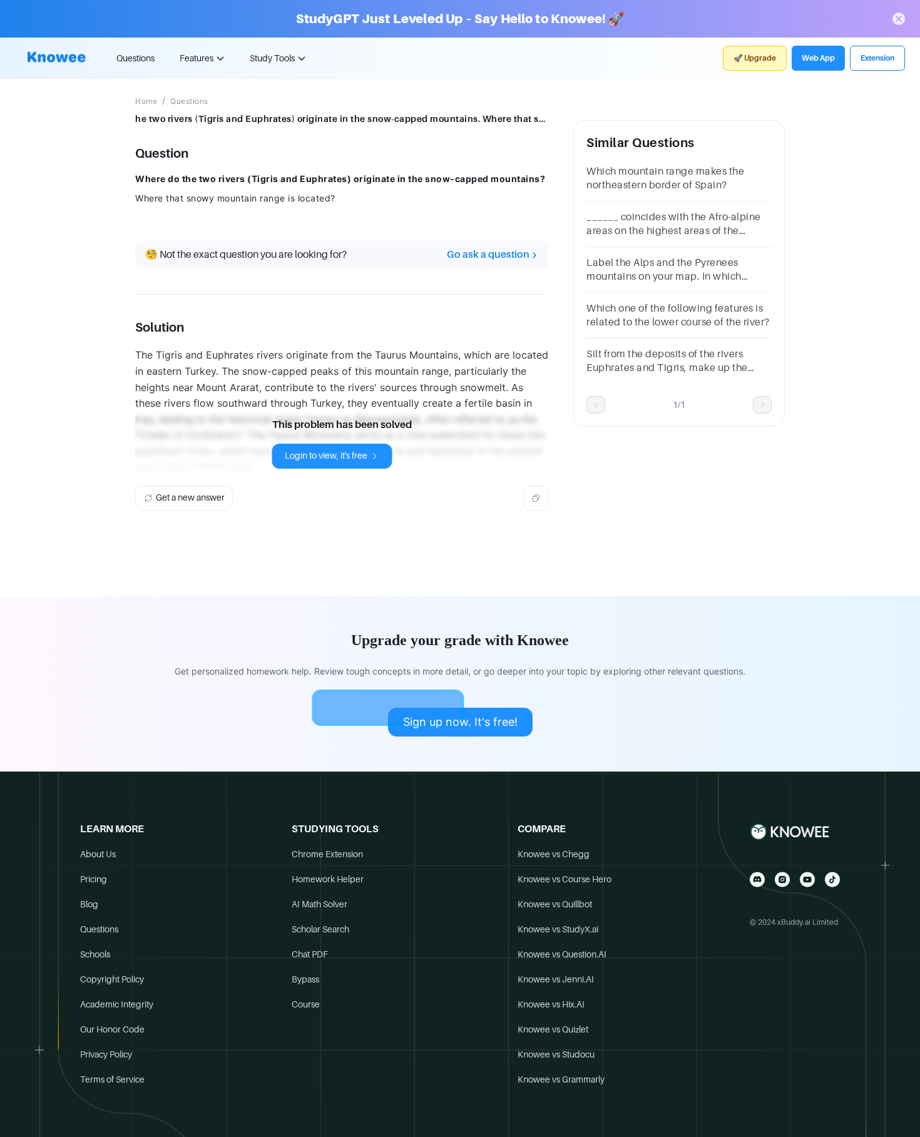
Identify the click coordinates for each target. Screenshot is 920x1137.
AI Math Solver (319, 904)
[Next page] (762, 405)
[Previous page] (595, 405)
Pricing (93, 879)
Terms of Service (112, 1079)
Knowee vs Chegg (554, 854)
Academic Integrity (116, 1004)
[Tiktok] (832, 879)
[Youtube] (807, 879)
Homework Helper (328, 879)
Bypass (305, 979)
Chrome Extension (327, 854)
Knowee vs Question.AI (562, 954)
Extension (877, 58)
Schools (95, 954)
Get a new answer (190, 497)
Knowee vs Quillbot (555, 904)
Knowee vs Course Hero (564, 879)
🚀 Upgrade (754, 58)
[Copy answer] (535, 498)
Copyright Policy (112, 979)
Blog (89, 904)
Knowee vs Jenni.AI (556, 979)
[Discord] (757, 879)
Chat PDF (310, 954)
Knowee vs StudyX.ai (558, 929)
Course (306, 1004)
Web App (818, 58)
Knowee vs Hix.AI (551, 1004)
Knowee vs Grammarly (561, 1079)
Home (146, 101)
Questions (135, 58)
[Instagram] (782, 879)
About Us (98, 854)
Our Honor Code (112, 1029)
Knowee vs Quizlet (553, 1029)
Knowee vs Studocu (556, 1054)
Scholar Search (320, 929)
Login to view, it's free (326, 456)
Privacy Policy (106, 1054)
